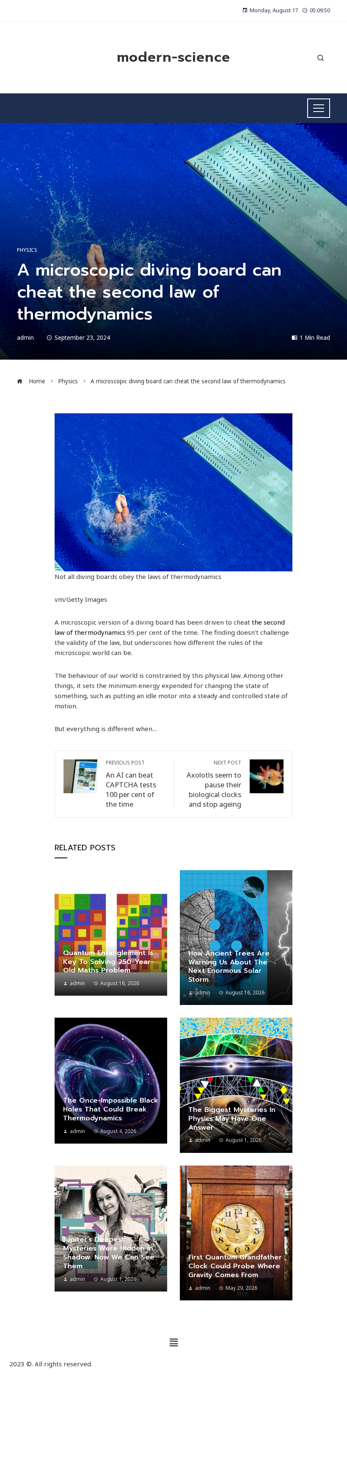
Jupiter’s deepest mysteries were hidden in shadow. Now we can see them (108, 1252)
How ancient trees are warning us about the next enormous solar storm (229, 966)
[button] (173, 1342)
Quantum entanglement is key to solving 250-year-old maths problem (108, 962)
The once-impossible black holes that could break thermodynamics (110, 1109)
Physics (27, 250)
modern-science (173, 57)
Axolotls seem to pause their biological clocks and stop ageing (214, 784)
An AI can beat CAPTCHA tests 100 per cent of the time (131, 784)
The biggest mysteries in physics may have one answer (231, 1119)
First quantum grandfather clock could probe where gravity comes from (235, 1266)
